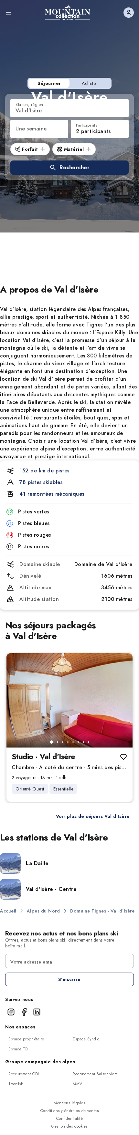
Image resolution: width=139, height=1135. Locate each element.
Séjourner (49, 83)
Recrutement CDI (23, 1074)
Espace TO (18, 1049)
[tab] (51, 742)
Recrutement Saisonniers (95, 1074)
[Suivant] (122, 700)
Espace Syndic (86, 1039)
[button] (69, 167)
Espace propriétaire (26, 1039)
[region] (69, 700)
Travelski (16, 1084)
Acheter (90, 83)
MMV (77, 1084)
